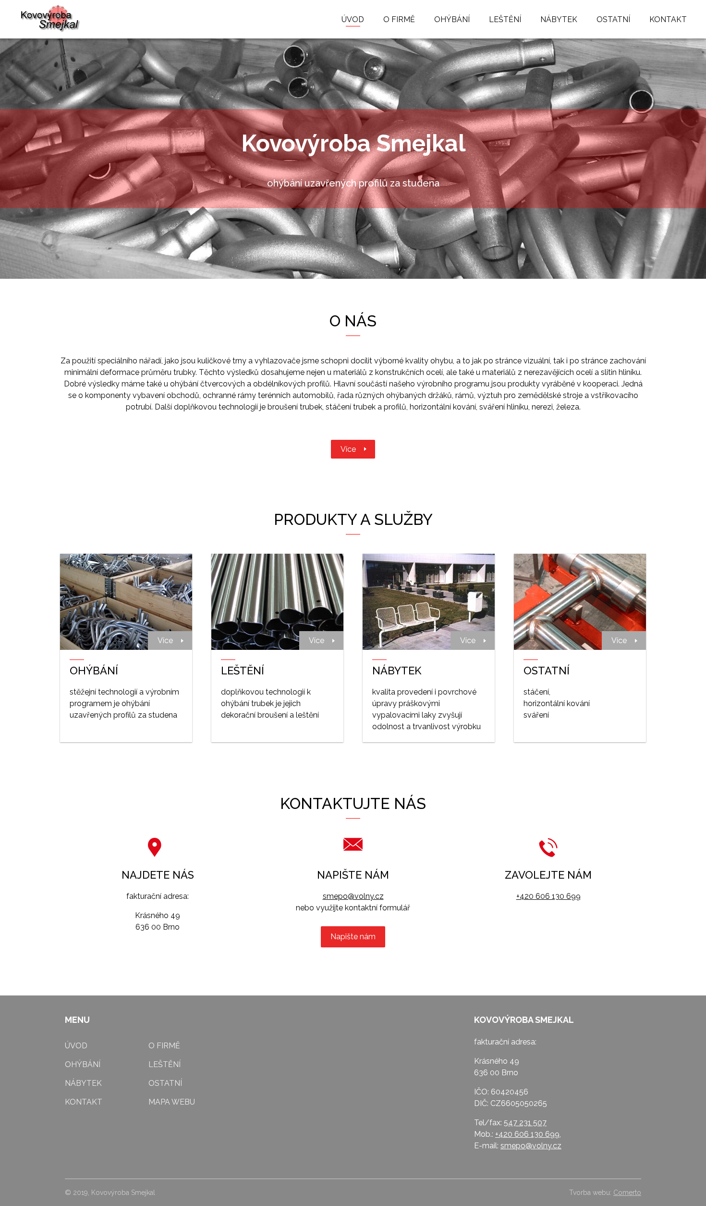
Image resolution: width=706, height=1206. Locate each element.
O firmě (399, 19)
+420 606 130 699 (548, 896)
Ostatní (613, 19)
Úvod (352, 19)
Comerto (627, 1192)
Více (348, 449)
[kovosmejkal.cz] (50, 19)
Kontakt (668, 19)
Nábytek (558, 19)
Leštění (505, 19)
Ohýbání (452, 19)
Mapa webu (171, 1102)
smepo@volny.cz (353, 896)
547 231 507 (525, 1122)
